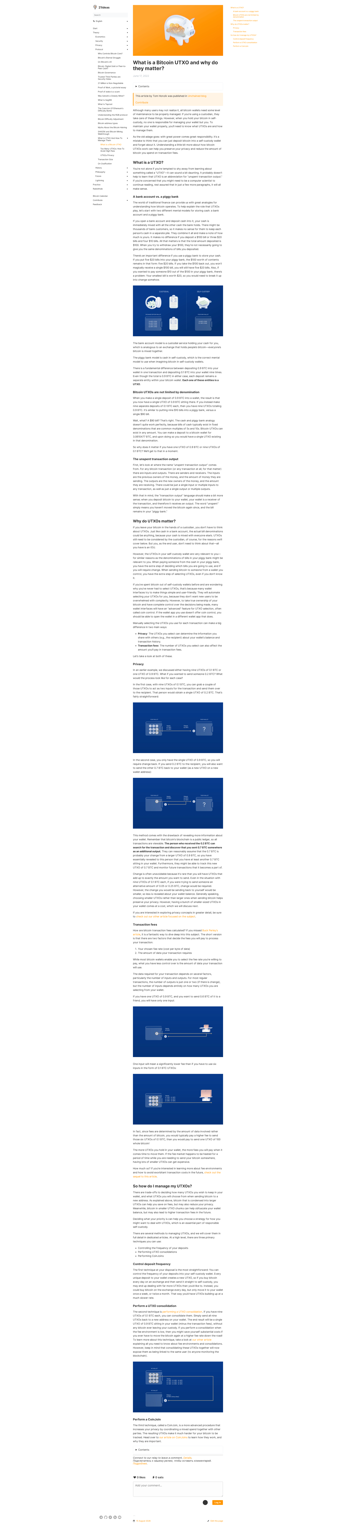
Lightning (99, 180)
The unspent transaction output (245, 21)
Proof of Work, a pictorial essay (112, 87)
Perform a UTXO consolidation (245, 43)
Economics (100, 37)
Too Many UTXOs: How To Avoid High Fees (112, 150)
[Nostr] (110, 1517)
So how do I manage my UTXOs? (243, 35)
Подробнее (140, 1463)
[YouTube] (119, 1517)
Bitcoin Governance (107, 73)
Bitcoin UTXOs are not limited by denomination (246, 16)
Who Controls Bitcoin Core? (110, 53)
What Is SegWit (105, 100)
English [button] (99, 21)
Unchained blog (197, 95)
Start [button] (95, 28)
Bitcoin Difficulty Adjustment (110, 119)
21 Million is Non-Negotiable (110, 83)
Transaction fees (239, 32)
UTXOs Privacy (107, 155)
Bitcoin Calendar (100, 196)
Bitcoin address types (108, 123)
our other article (201, 1339)
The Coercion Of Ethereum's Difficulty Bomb (110, 109)
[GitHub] (105, 1517)
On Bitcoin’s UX (105, 62)
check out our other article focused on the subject (165, 916)
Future (98, 176)
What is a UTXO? (237, 8)
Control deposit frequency (243, 39)
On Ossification (105, 163)
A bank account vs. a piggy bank (246, 11)
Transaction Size (105, 159)
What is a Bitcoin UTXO (110, 144)
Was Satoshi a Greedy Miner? (111, 96)
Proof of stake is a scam (109, 92)
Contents (143, 86)
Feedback (97, 204)
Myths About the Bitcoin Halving (112, 127)
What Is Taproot (105, 104)
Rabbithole (98, 189)
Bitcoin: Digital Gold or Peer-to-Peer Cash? (112, 67)
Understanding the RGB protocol (112, 115)
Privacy (98, 45)
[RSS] (115, 1517)
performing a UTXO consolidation (182, 1311)
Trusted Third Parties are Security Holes (109, 78)
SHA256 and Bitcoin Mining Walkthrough (110, 132)
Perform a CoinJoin (240, 46)
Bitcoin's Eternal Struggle (109, 58)
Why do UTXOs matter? (240, 24)
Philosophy (100, 172)
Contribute (97, 200)
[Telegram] (101, 1517)
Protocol (99, 49)
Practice (96, 185)
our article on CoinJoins (173, 1437)
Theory (96, 32)
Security (99, 41)
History (98, 168)
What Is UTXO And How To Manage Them (110, 139)
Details (187, 1457)
